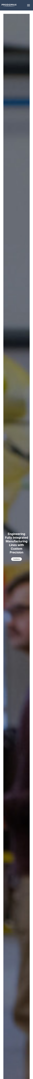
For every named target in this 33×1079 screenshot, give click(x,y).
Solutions (16, 559)
